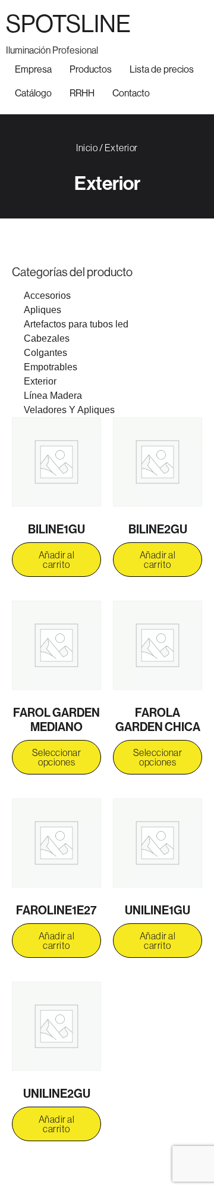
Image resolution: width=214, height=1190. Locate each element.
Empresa (33, 69)
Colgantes (45, 353)
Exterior (40, 381)
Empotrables (50, 367)
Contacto (131, 93)
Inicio (86, 148)
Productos (91, 69)
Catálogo (33, 93)
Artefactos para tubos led (76, 324)
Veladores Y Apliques (69, 410)
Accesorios (47, 296)
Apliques (42, 310)
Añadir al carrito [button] (57, 559)
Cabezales (47, 338)
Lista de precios (162, 69)
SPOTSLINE (68, 23)
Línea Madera (53, 396)
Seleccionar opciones (56, 757)
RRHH (82, 93)
